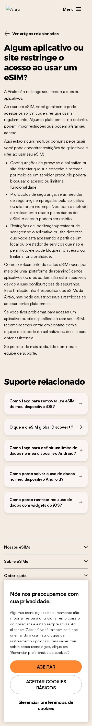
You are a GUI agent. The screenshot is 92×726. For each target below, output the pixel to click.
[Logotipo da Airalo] (16, 9)
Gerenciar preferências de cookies (45, 705)
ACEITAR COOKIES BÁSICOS (46, 684)
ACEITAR (46, 667)
